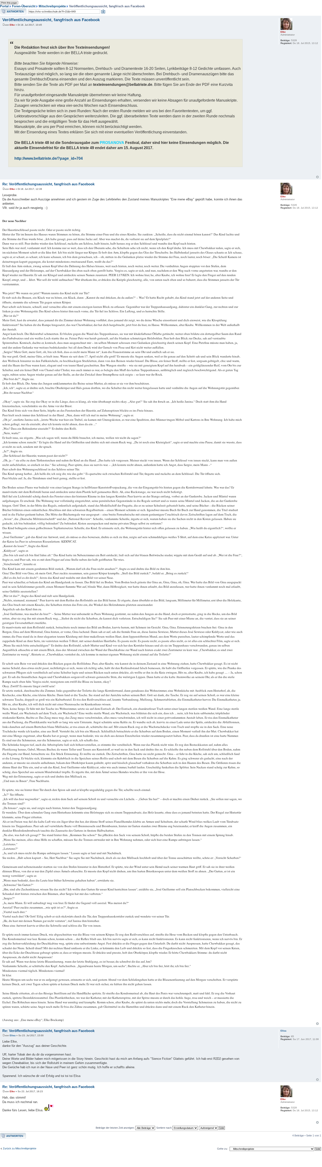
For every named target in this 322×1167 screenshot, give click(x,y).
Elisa (13, 1035)
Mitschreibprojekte (52, 6)
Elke (12, 25)
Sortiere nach (164, 1127)
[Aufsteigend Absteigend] (212, 1127)
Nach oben (317, 177)
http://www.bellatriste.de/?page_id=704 (48, 158)
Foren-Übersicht (23, 6)
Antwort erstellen (10, 9)
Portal (4, 6)
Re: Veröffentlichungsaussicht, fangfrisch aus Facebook (48, 184)
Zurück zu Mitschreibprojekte (19, 1148)
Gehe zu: (222, 1148)
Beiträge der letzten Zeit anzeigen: (115, 1127)
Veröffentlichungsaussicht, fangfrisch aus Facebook (51, 20)
